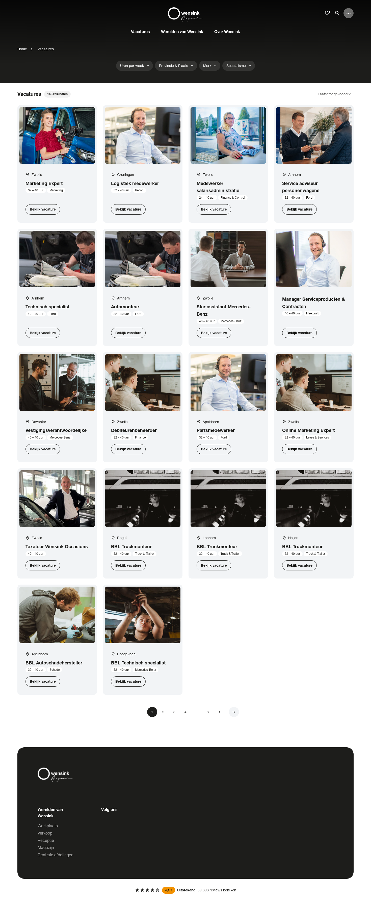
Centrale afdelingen (55, 854)
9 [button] (219, 712)
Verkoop (45, 832)
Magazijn (46, 847)
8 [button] (208, 712)
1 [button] (152, 712)
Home (22, 49)
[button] (234, 712)
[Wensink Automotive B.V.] (185, 13)
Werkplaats (48, 825)
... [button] (196, 712)
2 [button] (163, 712)
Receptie (46, 840)
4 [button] (185, 712)
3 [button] (174, 712)
